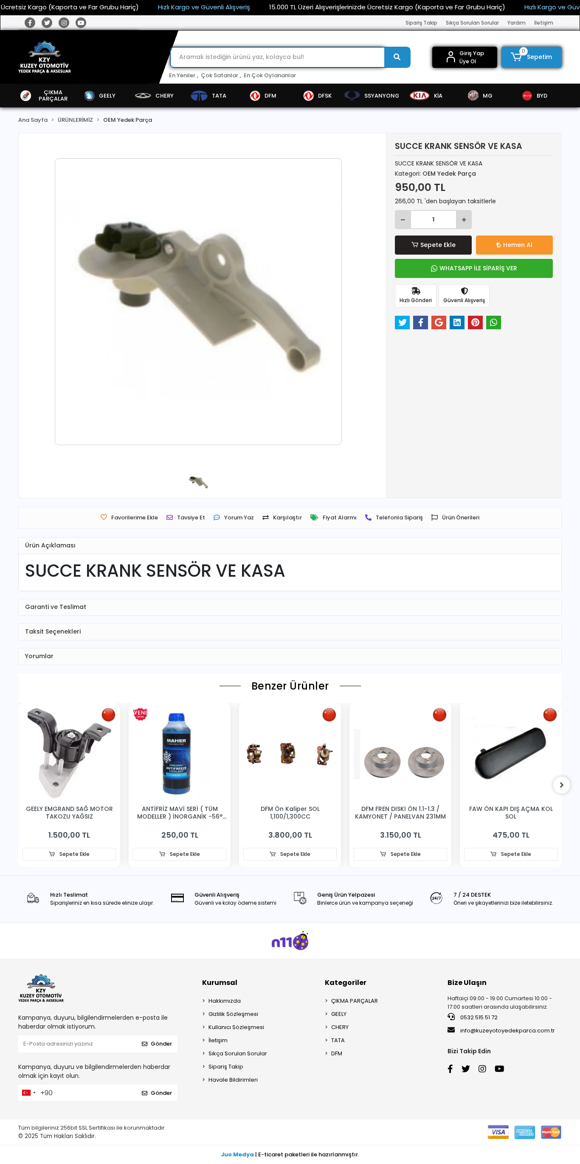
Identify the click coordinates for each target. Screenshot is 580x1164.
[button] (531, 57)
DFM (336, 1053)
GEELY (338, 1014)
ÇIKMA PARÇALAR (354, 1001)
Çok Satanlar (219, 75)
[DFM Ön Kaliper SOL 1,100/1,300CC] (290, 754)
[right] (561, 785)
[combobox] (28, 1092)
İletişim (543, 22)
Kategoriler (345, 982)
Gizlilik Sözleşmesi (233, 1014)
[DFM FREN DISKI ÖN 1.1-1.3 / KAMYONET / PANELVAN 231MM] (400, 754)
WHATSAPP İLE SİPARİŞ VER (478, 268)
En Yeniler (182, 75)
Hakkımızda (224, 1001)
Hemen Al (517, 245)
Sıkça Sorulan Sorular (472, 22)
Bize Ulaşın (467, 982)
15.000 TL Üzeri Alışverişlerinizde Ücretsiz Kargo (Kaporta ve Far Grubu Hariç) (387, 7)
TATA (338, 1040)
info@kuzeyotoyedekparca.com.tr (507, 1031)
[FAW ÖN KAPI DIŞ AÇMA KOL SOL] (510, 754)
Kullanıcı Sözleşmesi (236, 1027)
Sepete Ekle (438, 245)
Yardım (516, 22)
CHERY (340, 1027)
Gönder (161, 1044)
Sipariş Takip (421, 22)
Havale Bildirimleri (233, 1080)
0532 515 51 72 (478, 1017)
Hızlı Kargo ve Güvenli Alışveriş (204, 7)
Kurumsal (219, 982)
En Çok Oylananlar (270, 75)
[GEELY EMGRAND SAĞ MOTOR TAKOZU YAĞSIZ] (69, 754)
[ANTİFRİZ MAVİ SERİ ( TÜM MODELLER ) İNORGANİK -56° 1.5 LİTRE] (179, 754)
